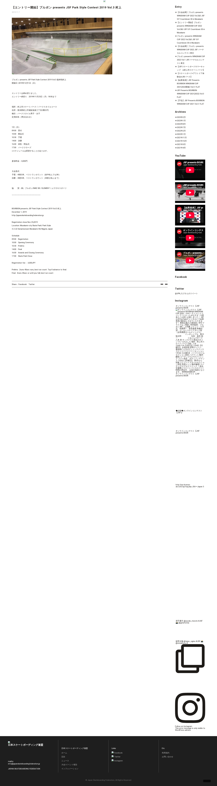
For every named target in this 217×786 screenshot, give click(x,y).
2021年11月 (182, 137)
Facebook (22, 284)
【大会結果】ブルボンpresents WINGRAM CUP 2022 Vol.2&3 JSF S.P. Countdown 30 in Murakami (191, 15)
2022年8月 (181, 124)
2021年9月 (181, 144)
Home (14, 5)
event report (45, 5)
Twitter (32, 284)
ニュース (65, 761)
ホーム (64, 753)
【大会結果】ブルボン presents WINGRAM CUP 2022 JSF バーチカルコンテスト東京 (190, 49)
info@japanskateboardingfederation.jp (24, 764)
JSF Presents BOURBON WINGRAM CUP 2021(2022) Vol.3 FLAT (190, 93)
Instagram (118, 761)
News (35, 5)
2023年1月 (181, 120)
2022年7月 (181, 127)
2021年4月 (181, 148)
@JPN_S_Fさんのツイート (186, 293)
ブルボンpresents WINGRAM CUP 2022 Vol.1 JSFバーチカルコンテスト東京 (191, 59)
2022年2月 (181, 131)
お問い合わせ (167, 757)
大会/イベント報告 (69, 765)
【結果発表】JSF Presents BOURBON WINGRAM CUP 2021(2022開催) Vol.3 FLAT (188, 83)
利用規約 (165, 753)
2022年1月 (181, 134)
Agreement (25, 5)
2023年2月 (181, 117)
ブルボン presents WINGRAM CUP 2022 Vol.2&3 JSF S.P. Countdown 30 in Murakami (189, 39)
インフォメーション (69, 769)
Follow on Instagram (183, 726)
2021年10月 (182, 141)
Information (59, 5)
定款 (63, 757)
